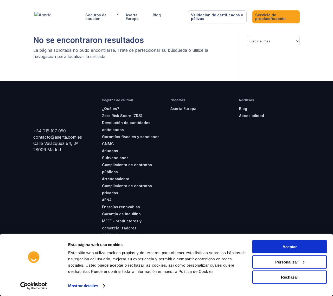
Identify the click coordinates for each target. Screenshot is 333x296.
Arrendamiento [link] (115, 179)
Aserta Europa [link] (132, 17)
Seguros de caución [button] (96, 17)
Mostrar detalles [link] (83, 286)
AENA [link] (107, 200)
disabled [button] (174, 15)
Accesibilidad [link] (251, 115)
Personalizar (286, 262)
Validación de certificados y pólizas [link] (217, 17)
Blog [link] (157, 15)
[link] (33, 286)
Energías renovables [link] (121, 207)
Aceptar (290, 246)
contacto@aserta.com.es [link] (58, 137)
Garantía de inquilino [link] (121, 214)
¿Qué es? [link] (110, 108)
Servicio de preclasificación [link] (270, 17)
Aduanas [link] (110, 151)
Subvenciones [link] (115, 158)
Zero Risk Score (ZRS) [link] (122, 115)
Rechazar (289, 277)
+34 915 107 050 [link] (49, 130)
